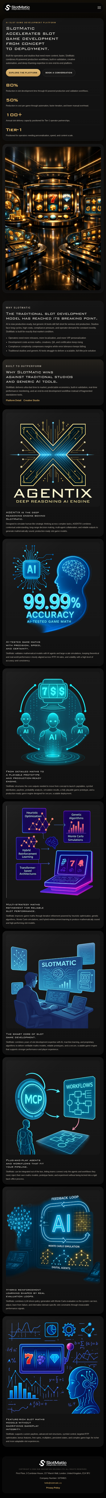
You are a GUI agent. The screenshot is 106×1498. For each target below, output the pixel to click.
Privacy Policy (53, 1488)
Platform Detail (13, 400)
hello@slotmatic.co (53, 1483)
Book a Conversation (59, 73)
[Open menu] (99, 7)
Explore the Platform (23, 73)
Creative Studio (31, 400)
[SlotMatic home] (17, 7)
